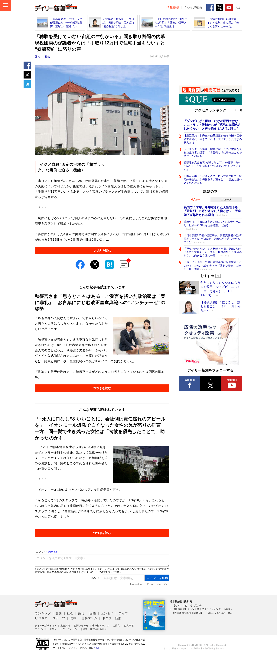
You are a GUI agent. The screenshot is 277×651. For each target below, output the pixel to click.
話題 (59, 613)
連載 (73, 618)
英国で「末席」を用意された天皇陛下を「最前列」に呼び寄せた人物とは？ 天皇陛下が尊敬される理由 (212, 211)
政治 (81, 613)
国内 (37, 56)
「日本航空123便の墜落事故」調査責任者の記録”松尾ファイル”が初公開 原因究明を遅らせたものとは (213, 239)
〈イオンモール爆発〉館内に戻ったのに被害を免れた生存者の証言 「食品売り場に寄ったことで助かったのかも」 (213, 152)
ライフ (123, 613)
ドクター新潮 (111, 618)
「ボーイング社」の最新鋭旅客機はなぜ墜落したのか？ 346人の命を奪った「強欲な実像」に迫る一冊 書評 (213, 265)
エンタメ (107, 613)
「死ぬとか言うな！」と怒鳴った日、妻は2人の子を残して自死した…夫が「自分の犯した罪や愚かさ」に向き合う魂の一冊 (213, 252)
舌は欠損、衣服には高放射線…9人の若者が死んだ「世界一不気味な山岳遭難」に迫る (212, 225)
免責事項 (129, 625)
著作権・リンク (100, 625)
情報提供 (173, 7)
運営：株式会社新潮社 (95, 629)
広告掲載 (65, 625)
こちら (96, 648)
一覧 (239, 110)
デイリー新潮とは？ (46, 625)
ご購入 (116, 625)
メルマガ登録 (193, 7)
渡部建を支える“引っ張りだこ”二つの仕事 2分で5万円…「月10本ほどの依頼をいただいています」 (212, 166)
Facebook (189, 379)
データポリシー (71, 629)
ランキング (43, 613)
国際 (93, 613)
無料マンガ (89, 618)
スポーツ (59, 618)
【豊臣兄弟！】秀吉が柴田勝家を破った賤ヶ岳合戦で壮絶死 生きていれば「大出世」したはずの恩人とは (213, 139)
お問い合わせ (81, 625)
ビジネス (41, 618)
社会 (47, 56)
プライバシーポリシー (47, 629)
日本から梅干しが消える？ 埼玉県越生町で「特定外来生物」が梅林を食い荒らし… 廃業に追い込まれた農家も (213, 179)
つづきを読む (102, 250)
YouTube (231, 379)
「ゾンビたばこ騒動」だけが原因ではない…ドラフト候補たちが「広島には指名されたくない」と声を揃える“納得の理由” (212, 124)
